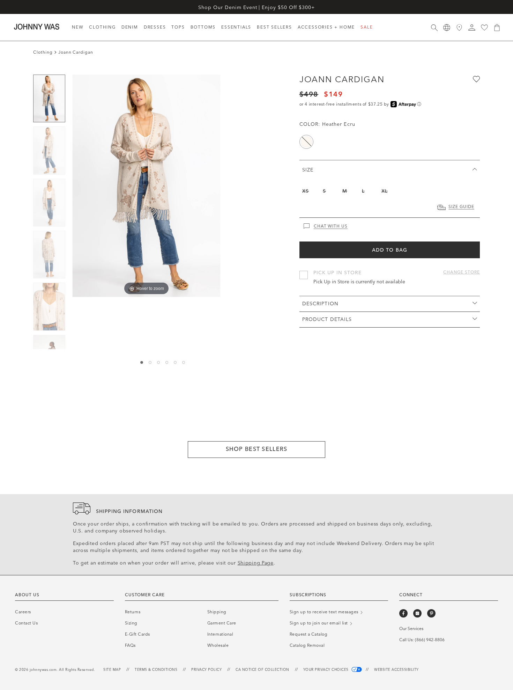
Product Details (327, 319)
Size (307, 170)
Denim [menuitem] (129, 27)
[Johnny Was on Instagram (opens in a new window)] (417, 613)
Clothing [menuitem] (102, 27)
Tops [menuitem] (178, 27)
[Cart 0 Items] (496, 27)
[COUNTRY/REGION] (446, 27)
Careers (23, 612)
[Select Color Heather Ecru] (306, 142)
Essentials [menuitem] (236, 27)
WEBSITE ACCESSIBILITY (396, 670)
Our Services (411, 628)
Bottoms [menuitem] (203, 27)
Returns (133, 612)
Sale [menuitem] (366, 27)
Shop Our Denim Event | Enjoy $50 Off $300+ (256, 7)
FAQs (130, 645)
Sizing (131, 623)
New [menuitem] (77, 27)
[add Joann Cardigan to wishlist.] (475, 79)
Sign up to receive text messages (325, 612)
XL (384, 191)
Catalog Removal (307, 645)
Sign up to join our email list (319, 623)
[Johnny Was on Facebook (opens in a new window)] (403, 613)
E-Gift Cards (137, 634)
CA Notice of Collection (262, 670)
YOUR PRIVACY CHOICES (326, 670)
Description (320, 304)
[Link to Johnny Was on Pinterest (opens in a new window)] (431, 613)
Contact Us (26, 623)
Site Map (112, 670)
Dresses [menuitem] (155, 27)
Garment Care (221, 623)
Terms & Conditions (156, 670)
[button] (471, 27)
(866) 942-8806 (430, 639)
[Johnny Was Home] (36, 26)
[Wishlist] (484, 27)
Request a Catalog (309, 634)
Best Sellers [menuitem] (274, 27)
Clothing (43, 52)
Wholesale (218, 645)
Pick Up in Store (337, 273)
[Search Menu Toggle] (434, 27)
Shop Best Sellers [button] (257, 449)
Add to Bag (389, 250)
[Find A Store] (459, 27)
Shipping (216, 612)
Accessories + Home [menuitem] (326, 27)
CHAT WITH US (331, 226)
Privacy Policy (206, 670)
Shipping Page (256, 563)
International (220, 634)
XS (305, 191)
